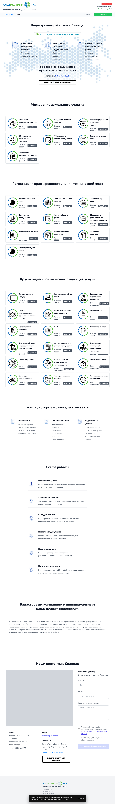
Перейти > (32, 127)
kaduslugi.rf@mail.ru (50, 735)
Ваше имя (81, 680)
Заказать (103, 14)
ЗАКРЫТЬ (80, 798)
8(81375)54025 (57, 75)
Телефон (81, 691)
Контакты (86, 14)
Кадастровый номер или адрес (89, 703)
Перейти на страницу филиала (57, 82)
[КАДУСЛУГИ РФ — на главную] (19, 5)
